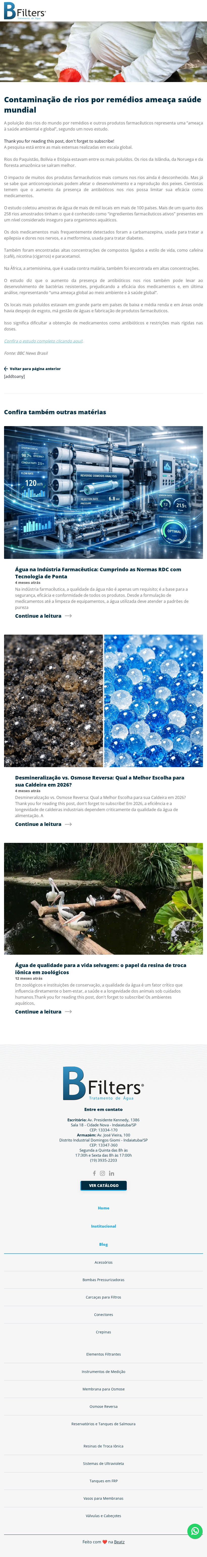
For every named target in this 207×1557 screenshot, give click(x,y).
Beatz (119, 1542)
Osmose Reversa (104, 1406)
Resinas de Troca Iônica (103, 1446)
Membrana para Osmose (104, 1389)
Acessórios (104, 1262)
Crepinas (103, 1332)
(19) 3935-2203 (103, 1160)
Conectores (103, 1314)
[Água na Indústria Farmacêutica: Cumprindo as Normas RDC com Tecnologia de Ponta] (103, 492)
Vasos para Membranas (103, 1498)
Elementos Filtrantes (103, 1354)
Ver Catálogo (104, 1185)
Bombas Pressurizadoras (103, 1279)
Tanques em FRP (104, 1480)
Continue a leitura (38, 615)
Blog (103, 1244)
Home (103, 1207)
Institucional (103, 1226)
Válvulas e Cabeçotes (103, 1515)
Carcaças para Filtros (103, 1297)
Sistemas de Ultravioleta (103, 1463)
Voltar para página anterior (35, 368)
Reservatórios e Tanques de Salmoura (103, 1423)
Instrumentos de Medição (103, 1371)
